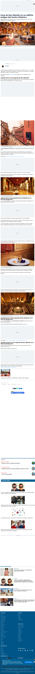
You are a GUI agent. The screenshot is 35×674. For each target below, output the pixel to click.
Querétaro (19, 618)
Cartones (2, 629)
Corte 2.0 (2, 615)
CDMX (29, 70)
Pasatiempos (20, 638)
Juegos (19, 637)
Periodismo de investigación (3, 618)
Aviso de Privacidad (31, 668)
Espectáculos (3, 632)
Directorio (2, 668)
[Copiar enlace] (20, 388)
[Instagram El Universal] (27, 650)
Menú (2, 640)
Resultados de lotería (20, 641)
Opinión (3, 459)
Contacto (28, 669)
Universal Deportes (4, 631)
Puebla (19, 616)
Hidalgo (19, 617)
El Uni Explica (3, 619)
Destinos (7, 63)
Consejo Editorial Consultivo (9, 668)
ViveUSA (19, 636)
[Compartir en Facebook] (13, 388)
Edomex (19, 614)
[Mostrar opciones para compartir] (34, 4)
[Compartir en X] (15, 388)
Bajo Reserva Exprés (5, 461)
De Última (2, 650)
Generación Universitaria (20, 631)
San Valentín (4, 384)
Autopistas (2, 643)
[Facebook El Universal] (20, 650)
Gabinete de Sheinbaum (3, 621)
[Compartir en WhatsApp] (16, 388)
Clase (2, 647)
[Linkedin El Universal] (32, 650)
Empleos (19, 628)
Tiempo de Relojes (4, 653)
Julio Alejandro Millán (5, 467)
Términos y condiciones (22, 669)
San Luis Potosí (20, 619)
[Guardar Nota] (21, 388)
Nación (2, 614)
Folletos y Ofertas (21, 626)
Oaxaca (19, 615)
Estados (2, 626)
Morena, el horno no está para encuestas (11, 463)
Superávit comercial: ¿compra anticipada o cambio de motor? (15, 468)
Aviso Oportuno (20, 627)
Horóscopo (20, 639)
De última (2, 641)
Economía (2, 630)
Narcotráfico (3, 627)
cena (8, 384)
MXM (1, 638)
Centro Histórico (13, 384)
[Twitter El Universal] (22, 650)
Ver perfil (7, 66)
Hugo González (4, 472)
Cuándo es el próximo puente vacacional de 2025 (15, 156)
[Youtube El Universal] (25, 650)
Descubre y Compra (21, 625)
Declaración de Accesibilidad (13, 669)
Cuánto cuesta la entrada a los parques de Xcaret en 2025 (16, 340)
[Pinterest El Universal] (29, 650)
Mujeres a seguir (3, 616)
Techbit (2, 639)
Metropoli (2, 625)
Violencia (21, 668)
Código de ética (17, 668)
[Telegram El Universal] (18, 650)
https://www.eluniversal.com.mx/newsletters (8, 367)
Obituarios (19, 629)
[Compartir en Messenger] (18, 388)
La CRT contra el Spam (7, 474)
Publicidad (25, 668)
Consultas (2, 644)
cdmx (19, 384)
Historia (7, 669)
